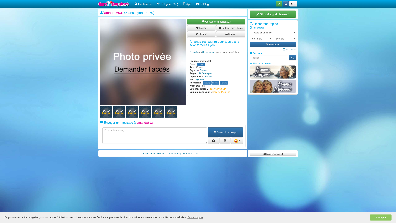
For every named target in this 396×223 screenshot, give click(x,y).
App (188, 4)
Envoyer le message (226, 132)
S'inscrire (194, 52)
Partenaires (188, 153)
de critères (290, 49)
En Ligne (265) (168, 4)
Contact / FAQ (174, 153)
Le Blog (204, 4)
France (203, 70)
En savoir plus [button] (195, 217)
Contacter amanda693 (217, 21)
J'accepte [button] (381, 217)
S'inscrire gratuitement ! (274, 14)
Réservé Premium (217, 88)
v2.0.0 (199, 153)
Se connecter (208, 52)
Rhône (208, 76)
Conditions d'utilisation (154, 153)
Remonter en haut (273, 154)
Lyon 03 (200, 79)
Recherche (144, 4)
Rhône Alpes (205, 73)
